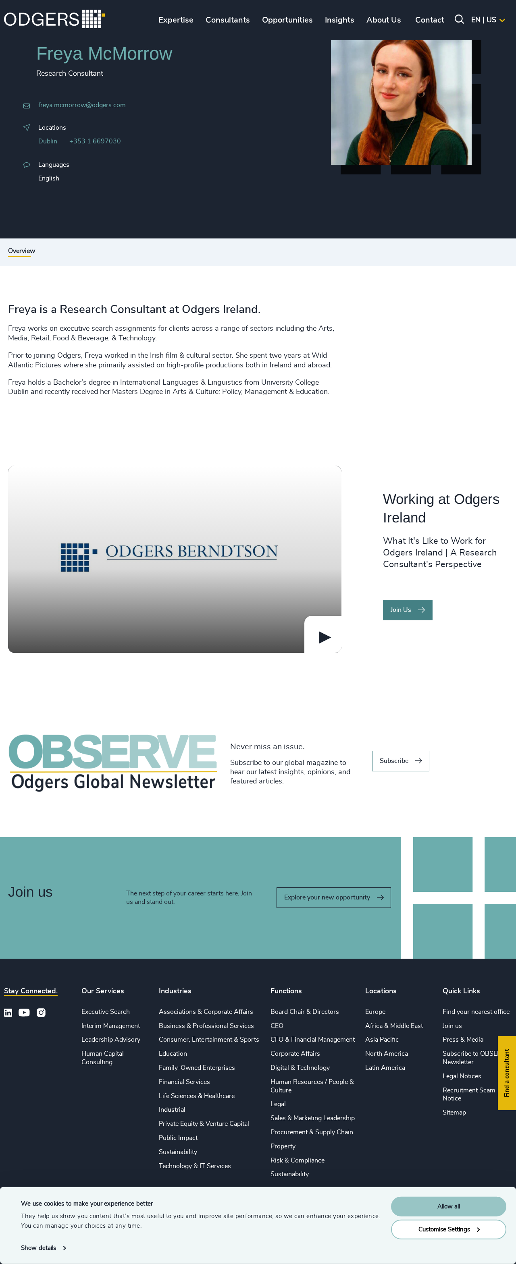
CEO (276, 1026)
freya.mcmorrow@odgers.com (82, 105)
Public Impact (178, 1138)
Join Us (401, 610)
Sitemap (454, 1112)
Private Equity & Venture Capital (204, 1124)
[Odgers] (54, 20)
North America (386, 1054)
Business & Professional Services (206, 1026)
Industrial (172, 1110)
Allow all (448, 1207)
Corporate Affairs (295, 1054)
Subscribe (394, 761)
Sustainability (178, 1152)
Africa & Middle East (394, 1026)
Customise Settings (444, 1229)
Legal (278, 1104)
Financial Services (184, 1082)
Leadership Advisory (110, 1039)
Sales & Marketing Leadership (312, 1118)
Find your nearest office (476, 1012)
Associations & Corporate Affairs (206, 1012)
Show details (38, 1248)
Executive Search (105, 1012)
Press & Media (463, 1039)
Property (282, 1146)
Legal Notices (462, 1076)
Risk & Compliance (297, 1160)
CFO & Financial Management (312, 1039)
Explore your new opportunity (327, 897)
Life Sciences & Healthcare (197, 1096)
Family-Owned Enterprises (197, 1068)
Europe (375, 1012)
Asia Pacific (382, 1039)
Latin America (385, 1068)
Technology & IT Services (195, 1166)
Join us (452, 1026)
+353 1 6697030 (95, 141)
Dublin (47, 141)
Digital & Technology (300, 1068)
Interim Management (110, 1026)
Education (173, 1054)
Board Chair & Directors (304, 1012)
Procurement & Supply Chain (311, 1132)
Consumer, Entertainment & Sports (209, 1039)
